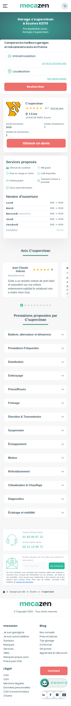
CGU (6, 675)
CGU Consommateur (16, 691)
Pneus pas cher (12, 661)
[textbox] (38, 71)
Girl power (46, 649)
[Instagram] (57, 694)
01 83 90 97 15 (59, 683)
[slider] (34, 108)
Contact (54, 671)
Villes (6, 653)
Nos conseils (47, 632)
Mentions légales (13, 683)
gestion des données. (25, 582)
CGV (6, 679)
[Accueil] (4, 592)
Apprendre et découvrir (54, 653)
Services (8, 649)
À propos (8, 640)
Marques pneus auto (16, 657)
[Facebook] (50, 694)
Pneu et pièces (48, 636)
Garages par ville (17, 592)
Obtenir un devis (36, 143)
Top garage (47, 640)
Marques (8, 644)
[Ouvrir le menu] (5, 6)
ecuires (33, 592)
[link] (4, 592)
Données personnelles (16, 687)
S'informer (46, 644)
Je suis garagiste (13, 632)
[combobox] (35, 71)
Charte (7, 695)
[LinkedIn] (43, 694)
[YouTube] (64, 694)
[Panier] (64, 6)
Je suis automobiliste (16, 636)
